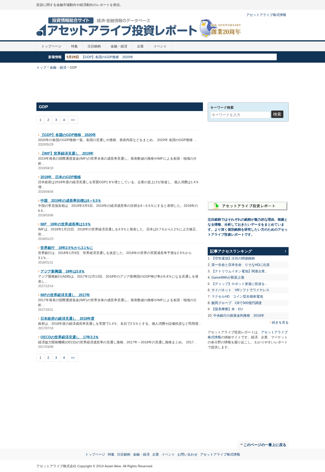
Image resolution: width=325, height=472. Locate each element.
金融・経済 (119, 46)
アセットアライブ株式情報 (266, 15)
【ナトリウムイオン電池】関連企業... (240, 271)
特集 (74, 46)
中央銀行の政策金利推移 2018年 (238, 315)
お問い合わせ (187, 454)
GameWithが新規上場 (228, 277)
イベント (160, 46)
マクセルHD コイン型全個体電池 (237, 296)
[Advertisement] (162, 85)
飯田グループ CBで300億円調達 (237, 303)
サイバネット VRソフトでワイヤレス (240, 290)
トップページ (51, 46)
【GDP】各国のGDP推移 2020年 (107, 57)
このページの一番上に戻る (264, 445)
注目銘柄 (94, 46)
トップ (41, 67)
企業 (140, 46)
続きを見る (280, 322)
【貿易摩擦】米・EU (227, 309)
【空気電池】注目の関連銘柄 (233, 258)
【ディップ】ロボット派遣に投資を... (240, 284)
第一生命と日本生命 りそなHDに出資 (241, 265)
